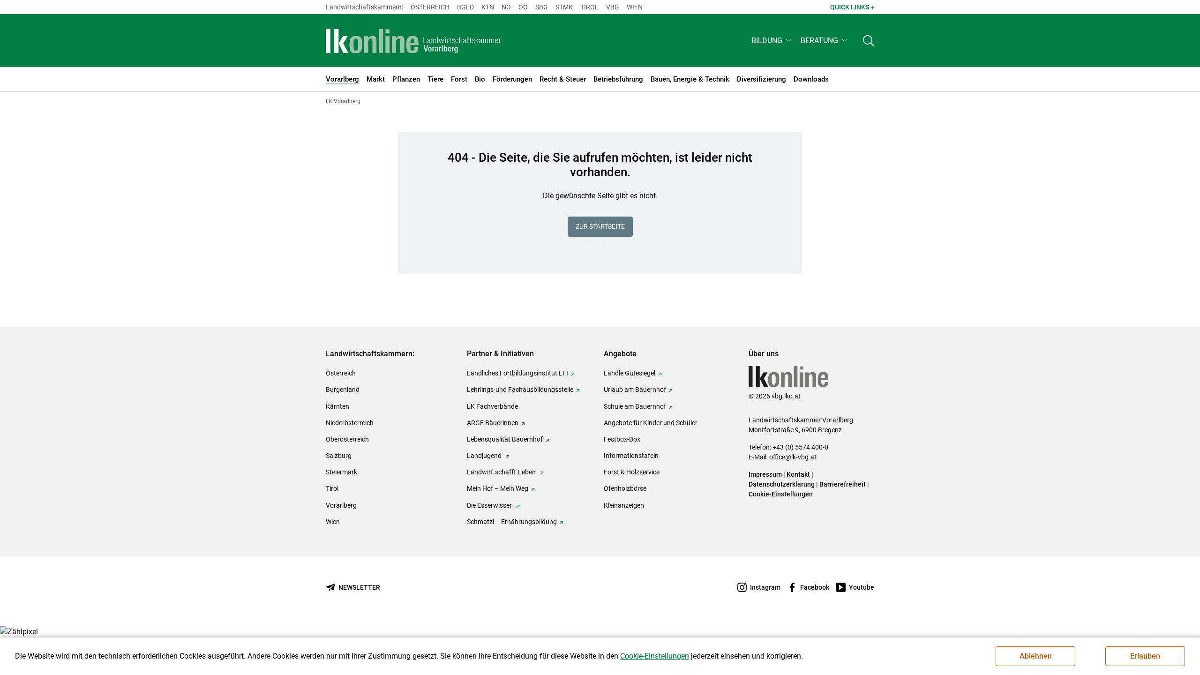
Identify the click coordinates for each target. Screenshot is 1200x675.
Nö (506, 7)
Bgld (465, 7)
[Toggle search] (868, 40)
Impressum (765, 474)
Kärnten (337, 406)
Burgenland (343, 389)
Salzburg (339, 455)
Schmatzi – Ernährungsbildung (512, 521)
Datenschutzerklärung (782, 484)
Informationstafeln (631, 455)
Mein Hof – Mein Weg (497, 488)
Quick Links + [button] (852, 7)
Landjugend (485, 455)
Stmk (564, 7)
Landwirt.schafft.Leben (502, 472)
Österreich (430, 7)
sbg (541, 7)
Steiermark (341, 472)
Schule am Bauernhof (635, 406)
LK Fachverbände (492, 406)
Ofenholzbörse (625, 488)
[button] (772, 40)
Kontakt (798, 474)
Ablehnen (1036, 656)
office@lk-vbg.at (793, 457)
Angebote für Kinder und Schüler (651, 423)
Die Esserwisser (490, 505)
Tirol (589, 7)
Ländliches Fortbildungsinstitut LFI (517, 373)
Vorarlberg (341, 505)
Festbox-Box (622, 439)
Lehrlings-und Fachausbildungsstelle (520, 389)
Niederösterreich (350, 423)
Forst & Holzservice (632, 472)
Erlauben (1145, 656)
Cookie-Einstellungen (781, 494)
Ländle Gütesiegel (629, 373)
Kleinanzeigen (624, 505)
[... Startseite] (413, 41)
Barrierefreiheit (842, 484)
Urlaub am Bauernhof (635, 389)
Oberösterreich (347, 439)
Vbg (612, 7)
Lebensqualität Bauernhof (505, 439)
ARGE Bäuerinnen (492, 423)
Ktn (487, 7)
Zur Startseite (600, 226)
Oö (523, 7)
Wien (635, 7)
